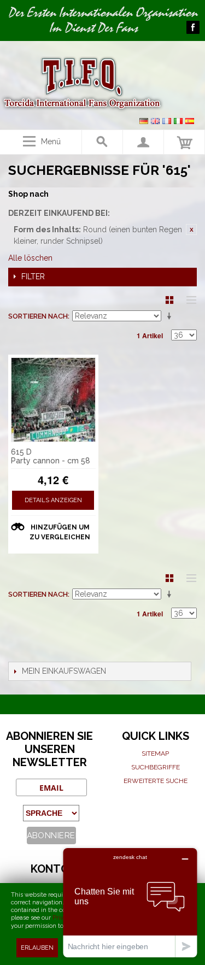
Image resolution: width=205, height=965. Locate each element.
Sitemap (155, 753)
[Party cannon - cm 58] (53, 399)
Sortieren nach (38, 316)
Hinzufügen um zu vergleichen (60, 532)
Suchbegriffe (155, 767)
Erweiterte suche (156, 781)
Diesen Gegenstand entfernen (191, 229)
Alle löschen (30, 258)
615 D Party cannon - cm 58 (50, 457)
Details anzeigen (53, 500)
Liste (188, 300)
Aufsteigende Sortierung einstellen (171, 316)
